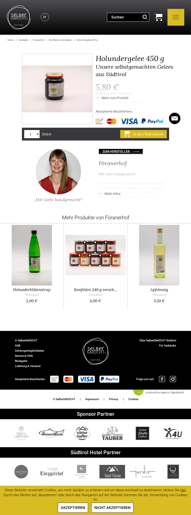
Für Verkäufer (167, 345)
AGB (17, 345)
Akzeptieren (73, 507)
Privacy (113, 399)
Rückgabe (21, 361)
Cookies (133, 399)
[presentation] (9, 265)
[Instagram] (173, 379)
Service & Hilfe (24, 355)
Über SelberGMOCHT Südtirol (158, 340)
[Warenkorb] (158, 17)
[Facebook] (162, 379)
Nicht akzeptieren (112, 507)
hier (183, 490)
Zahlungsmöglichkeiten (29, 350)
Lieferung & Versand (28, 366)
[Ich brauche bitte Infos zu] (175, 118)
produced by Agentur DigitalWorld (165, 392)
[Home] (19, 17)
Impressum (92, 399)
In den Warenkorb (148, 134)
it (44, 17)
